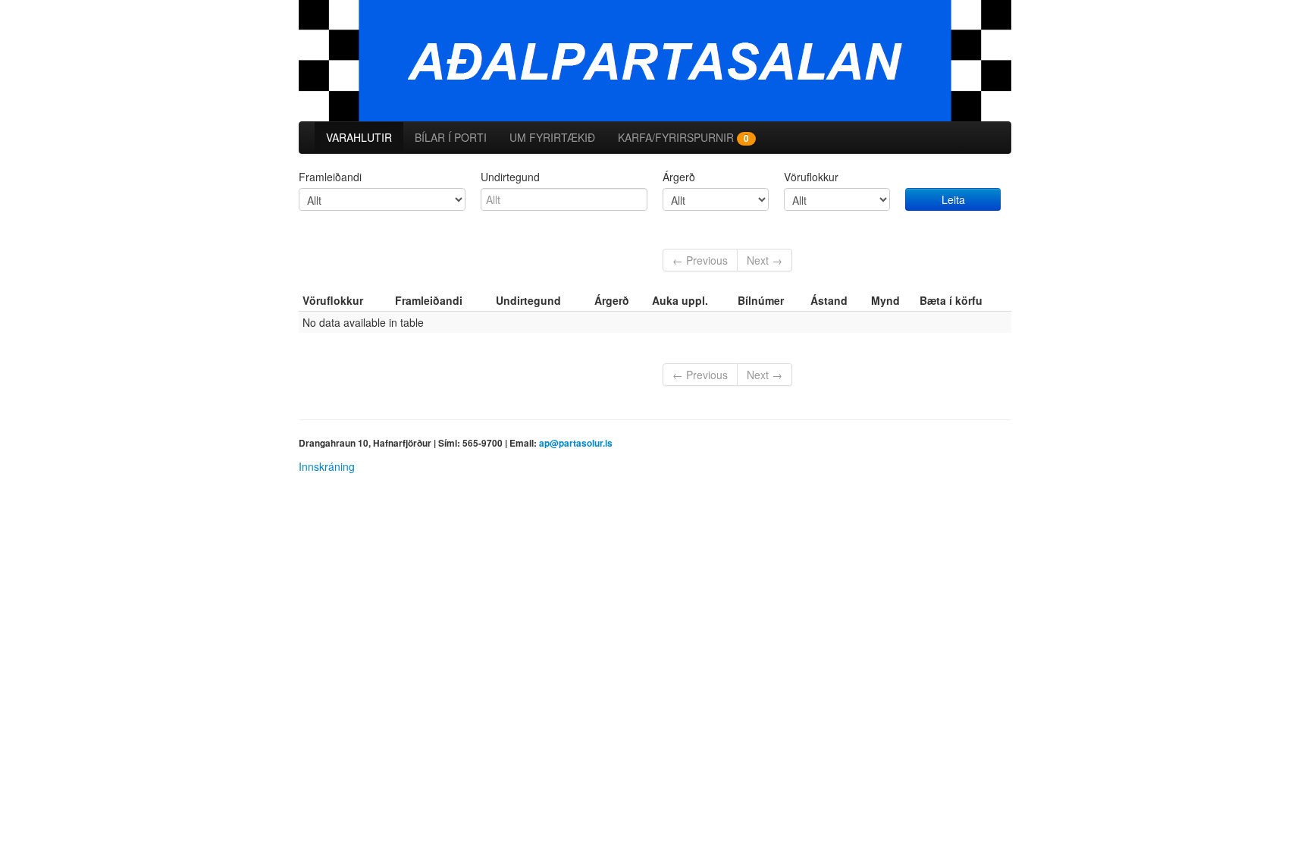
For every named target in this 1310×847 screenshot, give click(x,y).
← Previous (700, 260)
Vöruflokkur (811, 176)
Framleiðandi (330, 176)
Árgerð (679, 176)
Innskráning (327, 466)
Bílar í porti (451, 137)
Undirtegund (510, 176)
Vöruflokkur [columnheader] (332, 300)
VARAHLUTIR (359, 137)
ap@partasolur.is (576, 443)
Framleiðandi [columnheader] (428, 300)
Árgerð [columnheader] (611, 300)
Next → (764, 260)
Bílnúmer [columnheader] (761, 300)
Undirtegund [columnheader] (528, 300)
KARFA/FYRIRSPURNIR (683, 137)
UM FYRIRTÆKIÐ (552, 137)
